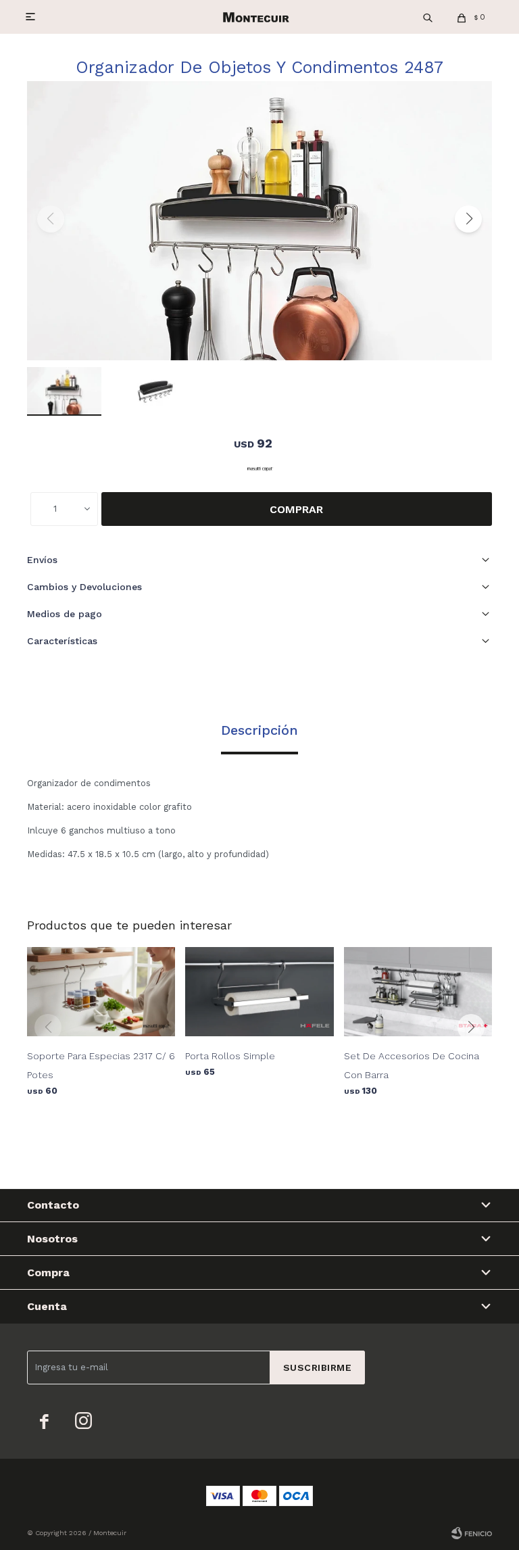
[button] (428, 17)
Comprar (296, 509)
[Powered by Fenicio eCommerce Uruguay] (471, 1533)
